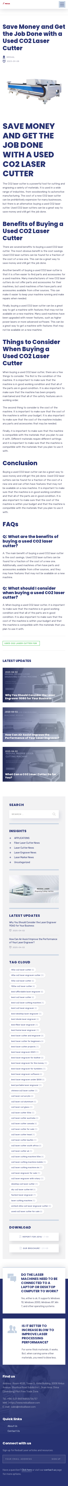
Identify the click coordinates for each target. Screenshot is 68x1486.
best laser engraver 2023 (25, 1052)
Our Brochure (35, 1248)
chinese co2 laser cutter (24, 1090)
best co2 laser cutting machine (27, 1003)
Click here (27, 1470)
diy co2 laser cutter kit (23, 1189)
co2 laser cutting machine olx (26, 1167)
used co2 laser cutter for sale (20, 644)
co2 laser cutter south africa (26, 1145)
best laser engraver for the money (29, 1063)
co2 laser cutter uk (21, 1151)
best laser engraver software (26, 1074)
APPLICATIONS (22, 838)
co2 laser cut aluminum (23, 1101)
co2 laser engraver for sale (25, 1173)
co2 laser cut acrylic (22, 1096)
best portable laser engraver (26, 1085)
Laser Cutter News (24, 847)
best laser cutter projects (25, 1046)
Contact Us (14, 1431)
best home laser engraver (25, 1030)
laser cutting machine (23, 1200)
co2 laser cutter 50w (22, 1112)
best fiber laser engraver (24, 1025)
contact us (50, 1470)
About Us (12, 1426)
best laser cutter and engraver (27, 1035)
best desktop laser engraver (26, 1014)
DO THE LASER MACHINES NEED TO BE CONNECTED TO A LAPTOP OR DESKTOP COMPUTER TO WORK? (39, 1282)
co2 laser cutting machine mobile (28, 1162)
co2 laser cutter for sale (24, 1129)
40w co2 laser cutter (22, 970)
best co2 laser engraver (24, 1008)
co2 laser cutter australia (24, 1118)
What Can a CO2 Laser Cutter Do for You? (30, 775)
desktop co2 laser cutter (24, 1184)
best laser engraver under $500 (27, 1079)
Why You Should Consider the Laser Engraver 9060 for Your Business (30, 696)
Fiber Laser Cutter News (27, 843)
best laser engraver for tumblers (28, 1069)
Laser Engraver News (25, 852)
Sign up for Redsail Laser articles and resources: (28, 1450)
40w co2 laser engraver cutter (27, 975)
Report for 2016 (36, 1237)
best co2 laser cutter (22, 997)
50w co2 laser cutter (22, 981)
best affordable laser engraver (27, 992)
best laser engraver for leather (27, 1058)
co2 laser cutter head (23, 1134)
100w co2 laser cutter (23, 986)
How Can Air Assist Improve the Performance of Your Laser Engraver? (32, 736)
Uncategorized (22, 862)
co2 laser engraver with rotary (27, 1178)
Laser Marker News (24, 857)
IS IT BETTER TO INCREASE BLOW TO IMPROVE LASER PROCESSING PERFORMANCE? (38, 1334)
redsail (11, 57)
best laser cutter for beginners (27, 1041)
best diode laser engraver (25, 1019)
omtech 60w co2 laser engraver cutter (31, 1206)
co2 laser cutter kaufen (23, 1140)
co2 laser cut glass (22, 1107)
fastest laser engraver (23, 1195)
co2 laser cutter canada (24, 1123)
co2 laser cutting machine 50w (27, 1156)
